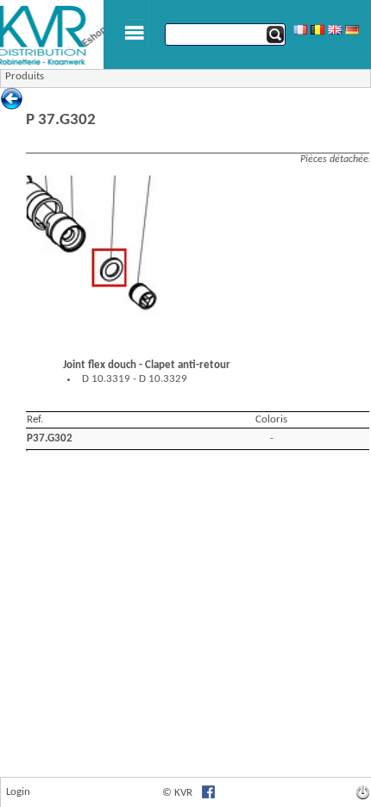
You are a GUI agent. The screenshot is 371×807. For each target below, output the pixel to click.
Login (18, 792)
